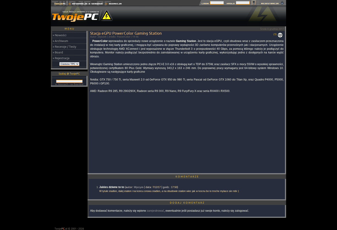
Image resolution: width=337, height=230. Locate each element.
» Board (58, 52)
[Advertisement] (202, 16)
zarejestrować (155, 210)
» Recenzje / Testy (64, 46)
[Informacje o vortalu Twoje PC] (85, 4)
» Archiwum (60, 40)
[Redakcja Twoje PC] (113, 4)
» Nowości (59, 35)
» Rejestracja (61, 58)
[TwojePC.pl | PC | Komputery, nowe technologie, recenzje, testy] (59, 4)
